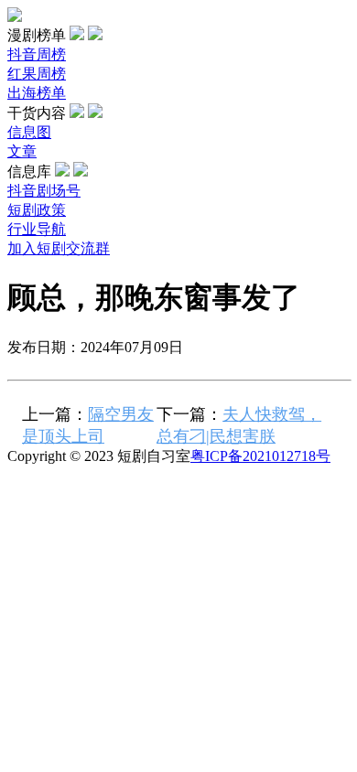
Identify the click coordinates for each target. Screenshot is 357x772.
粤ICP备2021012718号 (260, 456)
